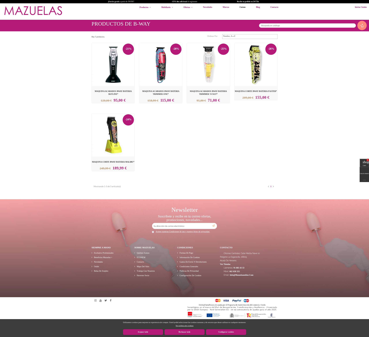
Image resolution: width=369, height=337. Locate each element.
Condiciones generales (188, 266)
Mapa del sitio (142, 266)
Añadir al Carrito (116, 57)
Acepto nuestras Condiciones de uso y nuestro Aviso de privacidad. (183, 232)
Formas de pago (186, 253)
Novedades (98, 262)
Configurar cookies (226, 332)
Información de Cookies (189, 257)
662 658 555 (234, 271)
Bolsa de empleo (100, 271)
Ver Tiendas (225, 264)
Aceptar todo (143, 332)
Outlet (96, 266)
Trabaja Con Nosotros (145, 271)
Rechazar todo (184, 332)
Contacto (140, 262)
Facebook (110, 300)
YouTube (100, 300)
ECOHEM (140, 257)
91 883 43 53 (239, 268)
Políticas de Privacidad (189, 271)
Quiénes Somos (142, 253)
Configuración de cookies (190, 275)
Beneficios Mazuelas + (102, 257)
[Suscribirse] (213, 226)
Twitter (106, 300)
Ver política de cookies (184, 326)
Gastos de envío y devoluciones (193, 262)
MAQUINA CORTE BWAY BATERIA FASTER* (256, 91)
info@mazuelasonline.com (241, 275)
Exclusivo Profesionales (103, 253)
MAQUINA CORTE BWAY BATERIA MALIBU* (113, 162)
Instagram (95, 300)
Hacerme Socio (142, 275)
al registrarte (184, 1)
